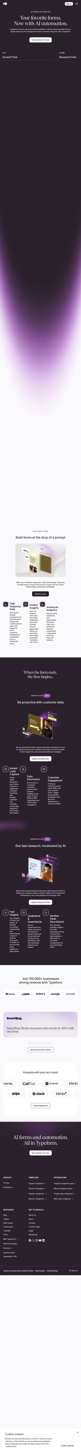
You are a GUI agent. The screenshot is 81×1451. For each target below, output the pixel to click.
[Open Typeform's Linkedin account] (43, 1156)
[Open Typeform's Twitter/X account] (33, 1156)
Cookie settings (52, 1186)
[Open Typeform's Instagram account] (36, 1156)
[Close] (77, 1432)
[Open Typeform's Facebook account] (30, 1156)
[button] (30, 958)
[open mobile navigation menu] (77, 4)
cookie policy (11, 1446)
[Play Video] (40, 84)
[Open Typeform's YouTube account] (40, 1156)
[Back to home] (5, 4)
